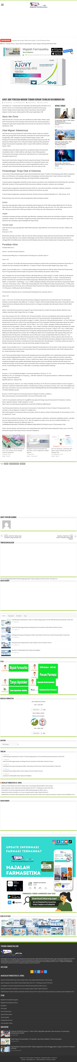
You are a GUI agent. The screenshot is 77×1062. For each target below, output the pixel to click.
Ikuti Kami (4, 967)
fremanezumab (14, 463)
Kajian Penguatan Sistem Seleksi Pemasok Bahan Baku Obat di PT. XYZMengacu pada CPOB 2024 (27, 788)
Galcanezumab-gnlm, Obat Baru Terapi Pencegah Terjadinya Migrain (63, 143)
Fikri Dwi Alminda (8, 102)
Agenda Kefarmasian (6, 1014)
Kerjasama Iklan (46, 1057)
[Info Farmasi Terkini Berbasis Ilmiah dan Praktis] (38, 4)
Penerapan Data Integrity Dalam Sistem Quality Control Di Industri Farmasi (32, 642)
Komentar (19, 616)
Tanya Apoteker (5, 1017)
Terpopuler (11, 616)
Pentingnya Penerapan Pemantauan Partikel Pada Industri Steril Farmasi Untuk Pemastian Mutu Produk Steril (40, 635)
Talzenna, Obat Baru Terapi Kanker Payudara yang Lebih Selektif (64, 537)
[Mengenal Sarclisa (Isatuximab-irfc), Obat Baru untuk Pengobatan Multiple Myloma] (38, 441)
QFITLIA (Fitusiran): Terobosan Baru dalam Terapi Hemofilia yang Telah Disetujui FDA (61, 450)
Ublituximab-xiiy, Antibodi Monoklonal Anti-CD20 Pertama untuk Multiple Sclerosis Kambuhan (13, 450)
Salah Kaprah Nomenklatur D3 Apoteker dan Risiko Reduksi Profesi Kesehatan (36, 1039)
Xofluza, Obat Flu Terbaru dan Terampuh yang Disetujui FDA (13, 536)
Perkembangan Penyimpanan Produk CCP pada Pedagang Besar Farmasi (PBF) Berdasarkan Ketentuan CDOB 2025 (42, 619)
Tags (25, 616)
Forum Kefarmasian (6, 1011)
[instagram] (45, 971)
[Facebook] (35, 971)
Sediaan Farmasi (10, 43)
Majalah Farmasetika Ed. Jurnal (12, 783)
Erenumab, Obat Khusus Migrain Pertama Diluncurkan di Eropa (64, 164)
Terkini (3, 616)
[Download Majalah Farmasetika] (38, 51)
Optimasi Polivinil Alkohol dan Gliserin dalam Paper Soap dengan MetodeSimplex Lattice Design (27, 786)
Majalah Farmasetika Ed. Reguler (9, 999)
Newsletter (4, 1005)
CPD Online (4, 1008)
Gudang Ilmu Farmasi (6, 1020)
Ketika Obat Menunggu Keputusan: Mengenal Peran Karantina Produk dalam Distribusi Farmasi (37, 627)
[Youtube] (42, 971)
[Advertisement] (38, 24)
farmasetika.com (30, 1059)
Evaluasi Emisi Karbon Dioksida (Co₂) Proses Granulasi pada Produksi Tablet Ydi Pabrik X (24, 792)
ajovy (6, 463)
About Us (22, 1057)
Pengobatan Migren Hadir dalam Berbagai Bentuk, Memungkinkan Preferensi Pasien (65, 122)
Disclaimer (37, 1057)
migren (23, 463)
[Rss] (31, 971)
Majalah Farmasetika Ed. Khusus (9, 1002)
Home (3, 43)
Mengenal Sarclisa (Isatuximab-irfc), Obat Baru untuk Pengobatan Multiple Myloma (38, 450)
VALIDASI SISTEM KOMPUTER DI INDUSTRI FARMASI (27, 40)
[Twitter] (38, 971)
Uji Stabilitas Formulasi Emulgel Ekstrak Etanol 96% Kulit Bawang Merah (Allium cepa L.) (24, 790)
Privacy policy (29, 1057)
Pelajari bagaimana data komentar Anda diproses (44, 578)
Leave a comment (43, 102)
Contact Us (54, 1057)
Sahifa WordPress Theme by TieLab (45, 1059)
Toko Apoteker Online (6, 1023)
